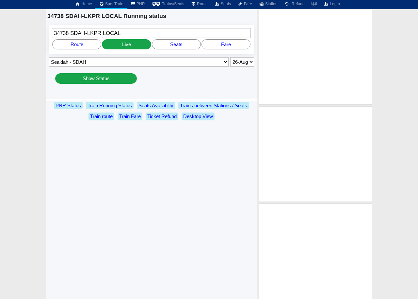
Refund (297, 4)
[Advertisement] (315, 57)
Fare (247, 4)
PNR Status (68, 105)
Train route (101, 116)
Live (126, 44)
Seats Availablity (155, 105)
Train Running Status (110, 105)
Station (271, 4)
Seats (225, 4)
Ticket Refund (162, 116)
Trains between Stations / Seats (213, 105)
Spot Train (113, 4)
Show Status (96, 78)
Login (334, 4)
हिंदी (314, 4)
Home (86, 4)
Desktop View (198, 116)
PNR (140, 4)
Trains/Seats (172, 4)
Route (202, 4)
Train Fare (130, 116)
